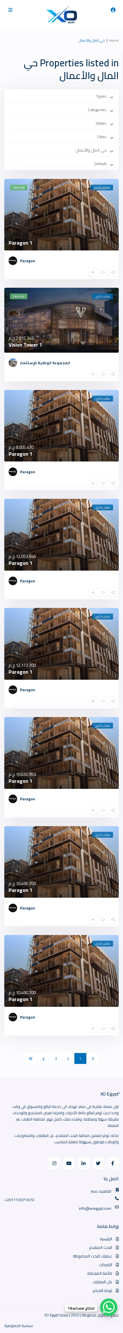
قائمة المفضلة (99, 1273)
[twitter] (98, 1163)
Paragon (27, 260)
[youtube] (69, 1163)
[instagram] (54, 1163)
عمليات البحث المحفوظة (92, 1256)
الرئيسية (106, 1239)
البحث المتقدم (100, 1247)
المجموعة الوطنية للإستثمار (45, 362)
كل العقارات (102, 1282)
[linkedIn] (84, 1163)
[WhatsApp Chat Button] (108, 1307)
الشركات (105, 1264)
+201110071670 (19, 1199)
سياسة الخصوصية (18, 1325)
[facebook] (113, 1163)
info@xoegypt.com (95, 1208)
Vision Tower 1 (25, 344)
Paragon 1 (20, 243)
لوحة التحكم (102, 1290)
